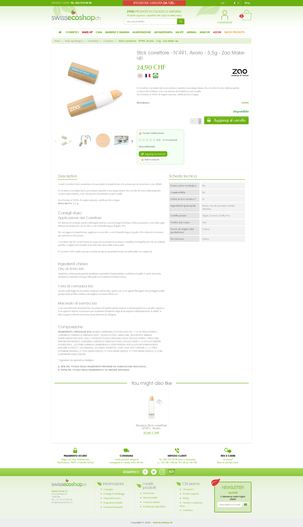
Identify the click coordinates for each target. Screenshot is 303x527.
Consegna (108, 489)
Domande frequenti (113, 507)
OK (180, 21)
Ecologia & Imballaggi (114, 493)
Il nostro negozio (191, 493)
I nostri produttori (151, 502)
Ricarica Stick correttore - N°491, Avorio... (151, 427)
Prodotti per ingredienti (154, 506)
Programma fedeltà (113, 502)
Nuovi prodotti (150, 497)
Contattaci (188, 510)
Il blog (186, 498)
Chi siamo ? (188, 489)
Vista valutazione (147, 146)
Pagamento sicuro (112, 498)
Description (67, 176)
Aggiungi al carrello (230, 120)
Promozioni (148, 493)
